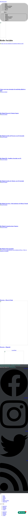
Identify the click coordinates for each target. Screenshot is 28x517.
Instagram (5, 506)
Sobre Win (5, 501)
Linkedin (4, 508)
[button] (14, 12)
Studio (4, 497)
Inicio (4, 499)
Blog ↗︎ (6, 9)
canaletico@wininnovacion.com (7, 366)
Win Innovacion (3, 1)
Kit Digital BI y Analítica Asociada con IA (10, 158)
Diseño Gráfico (6, 500)
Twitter (4, 509)
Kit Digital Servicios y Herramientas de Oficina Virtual (14, 203)
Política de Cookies (15, 364)
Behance (4, 507)
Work (4, 495)
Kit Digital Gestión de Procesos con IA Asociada (12, 135)
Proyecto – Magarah (5, 347)
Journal (4, 498)
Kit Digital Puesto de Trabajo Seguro (9, 113)
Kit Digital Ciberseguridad (6, 248)
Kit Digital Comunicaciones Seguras (9, 226)
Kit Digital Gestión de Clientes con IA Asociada (12, 181)
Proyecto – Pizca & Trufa (6, 300)
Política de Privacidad (5, 364)
